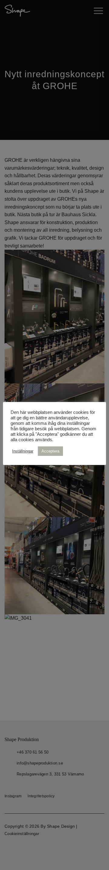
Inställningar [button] (22, 451)
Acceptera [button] (50, 451)
